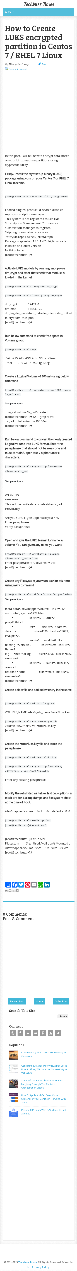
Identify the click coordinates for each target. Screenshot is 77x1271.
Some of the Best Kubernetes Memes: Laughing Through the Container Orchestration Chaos (42, 1084)
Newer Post (17, 1001)
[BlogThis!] (10, 890)
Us (28, 1267)
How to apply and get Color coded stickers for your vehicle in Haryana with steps (43, 1099)
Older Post (61, 1001)
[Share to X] (13, 890)
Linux (45, 64)
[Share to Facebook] (17, 890)
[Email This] (6, 890)
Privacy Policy (40, 1267)
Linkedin (35, 1033)
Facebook (20, 1033)
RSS (50, 1033)
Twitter (58, 1033)
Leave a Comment (18, 69)
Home (39, 1001)
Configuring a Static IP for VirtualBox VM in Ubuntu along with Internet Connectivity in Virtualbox (44, 1069)
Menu (9, 12)
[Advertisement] (38, 113)
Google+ (28, 1033)
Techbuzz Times (38, 4)
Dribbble (13, 1033)
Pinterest (43, 1033)
